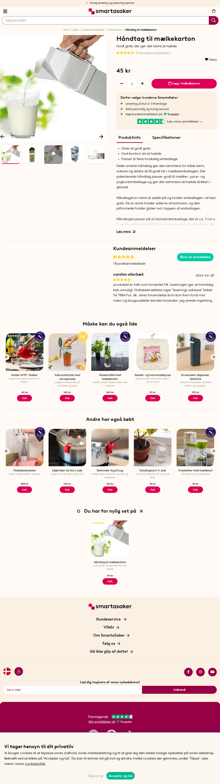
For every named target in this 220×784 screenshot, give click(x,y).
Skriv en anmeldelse (195, 257)
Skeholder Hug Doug (110, 470)
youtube (211, 672)
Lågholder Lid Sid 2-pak (67, 470)
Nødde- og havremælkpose (153, 375)
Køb (24, 398)
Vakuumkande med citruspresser (67, 377)
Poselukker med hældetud (195, 470)
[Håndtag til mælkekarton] (110, 539)
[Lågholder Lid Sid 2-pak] (67, 447)
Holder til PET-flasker (24, 375)
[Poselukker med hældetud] (195, 447)
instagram (199, 672)
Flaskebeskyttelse (25, 470)
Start (66, 30)
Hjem (76, 30)
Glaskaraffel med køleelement (110, 377)
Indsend (179, 690)
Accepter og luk (120, 776)
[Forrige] (6, 357)
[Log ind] (17, 672)
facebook (187, 672)
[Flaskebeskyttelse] (24, 447)
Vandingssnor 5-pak (152, 470)
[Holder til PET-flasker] (24, 352)
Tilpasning (95, 776)
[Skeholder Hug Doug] (110, 447)
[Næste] (101, 136)
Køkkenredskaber (93, 30)
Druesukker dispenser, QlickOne (195, 377)
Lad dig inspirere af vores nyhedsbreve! (110, 682)
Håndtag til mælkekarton (110, 562)
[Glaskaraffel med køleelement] (110, 352)
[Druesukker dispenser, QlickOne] (195, 352)
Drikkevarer (115, 30)
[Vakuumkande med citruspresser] (67, 352)
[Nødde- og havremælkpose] (152, 352)
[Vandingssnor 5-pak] (152, 447)
